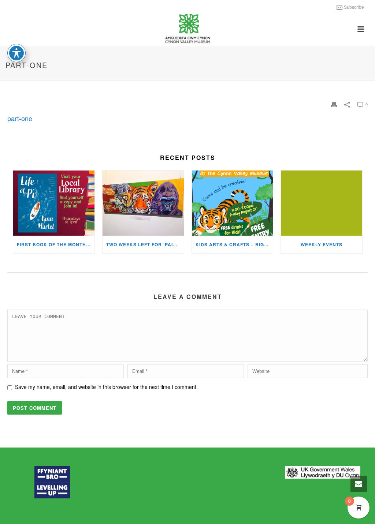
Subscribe (354, 7)
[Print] (334, 104)
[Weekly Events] (321, 203)
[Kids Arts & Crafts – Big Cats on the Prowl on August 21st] (232, 203)
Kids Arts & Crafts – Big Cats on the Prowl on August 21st (234, 244)
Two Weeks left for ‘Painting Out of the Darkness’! (145, 244)
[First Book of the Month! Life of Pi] (53, 203)
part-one (19, 118)
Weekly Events (321, 244)
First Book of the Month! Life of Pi (55, 244)
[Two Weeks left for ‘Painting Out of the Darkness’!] (143, 203)
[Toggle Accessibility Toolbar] (16, 53)
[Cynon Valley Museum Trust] (187, 29)
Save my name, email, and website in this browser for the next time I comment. (106, 386)
